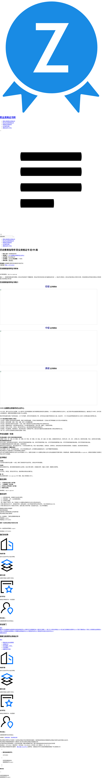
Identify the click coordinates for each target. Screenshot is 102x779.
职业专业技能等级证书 (8, 122)
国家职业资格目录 (7, 124)
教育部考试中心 (33, 631)
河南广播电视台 (81, 629)
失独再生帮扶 (7, 737)
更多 (1, 627)
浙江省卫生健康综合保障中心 (69, 629)
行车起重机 (5, 647)
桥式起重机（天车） (8, 645)
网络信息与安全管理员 (8, 642)
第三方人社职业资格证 (53, 629)
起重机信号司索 (7, 649)
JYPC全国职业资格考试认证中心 (16, 255)
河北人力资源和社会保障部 (7, 631)
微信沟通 (10, 260)
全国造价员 (5, 644)
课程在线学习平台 (7, 127)
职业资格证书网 (14, 737)
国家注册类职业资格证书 (9, 121)
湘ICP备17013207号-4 (22, 746)
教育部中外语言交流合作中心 (46, 631)
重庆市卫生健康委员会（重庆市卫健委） (36, 629)
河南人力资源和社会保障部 (93, 629)
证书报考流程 (6, 126)
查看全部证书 (3, 632)
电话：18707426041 (9, 265)
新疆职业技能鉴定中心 (21, 631)
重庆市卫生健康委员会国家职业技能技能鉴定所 (12, 629)
